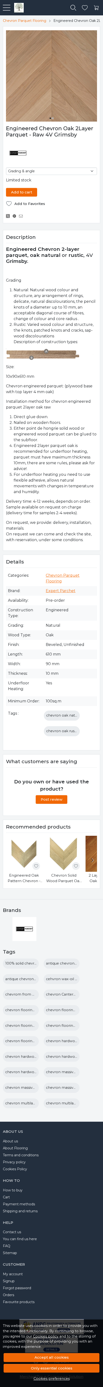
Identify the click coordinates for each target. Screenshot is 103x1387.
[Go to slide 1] (50, 118)
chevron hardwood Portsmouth (33, 1072)
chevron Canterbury (63, 994)
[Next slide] (92, 860)
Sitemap (10, 1253)
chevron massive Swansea (69, 1087)
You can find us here (20, 1239)
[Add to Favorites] (36, 866)
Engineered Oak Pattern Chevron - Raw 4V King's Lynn (24, 878)
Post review (51, 799)
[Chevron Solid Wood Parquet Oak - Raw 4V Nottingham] (64, 854)
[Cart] (96, 8)
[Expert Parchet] (24, 938)
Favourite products (18, 1302)
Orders (8, 1295)
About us (10, 1141)
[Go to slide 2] (52, 118)
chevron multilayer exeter (68, 1103)
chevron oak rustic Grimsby (70, 731)
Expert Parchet (60, 590)
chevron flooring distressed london (36, 1025)
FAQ (6, 1246)
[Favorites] (85, 8)
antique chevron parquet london (74, 963)
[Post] (9, 216)
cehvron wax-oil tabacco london (74, 979)
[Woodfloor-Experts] (17, 7)
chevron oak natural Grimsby (71, 715)
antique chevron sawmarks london (35, 979)
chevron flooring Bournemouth (33, 1010)
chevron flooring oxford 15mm (32, 1041)
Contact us (12, 1232)
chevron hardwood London (29, 1056)
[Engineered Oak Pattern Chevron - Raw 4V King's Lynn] (24, 854)
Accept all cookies (51, 1357)
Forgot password (17, 1288)
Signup (9, 1281)
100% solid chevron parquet (29, 963)
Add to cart (21, 192)
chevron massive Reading (27, 1087)
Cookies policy (45, 1336)
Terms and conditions (21, 1155)
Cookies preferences (52, 1378)
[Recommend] (22, 216)
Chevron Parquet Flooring (24, 21)
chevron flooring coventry (69, 1010)
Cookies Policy (15, 1169)
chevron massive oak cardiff (70, 1072)
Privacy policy (14, 1162)
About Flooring (15, 1148)
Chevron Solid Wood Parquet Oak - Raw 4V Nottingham (63, 878)
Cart (6, 1197)
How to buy (13, 1190)
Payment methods (19, 1204)
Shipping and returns (20, 1211)
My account (13, 1274)
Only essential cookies (51, 1368)
